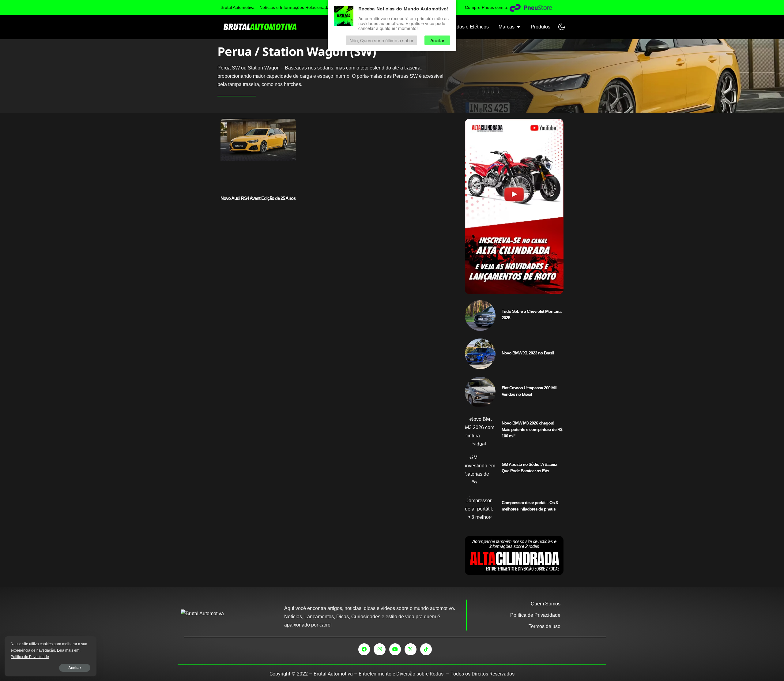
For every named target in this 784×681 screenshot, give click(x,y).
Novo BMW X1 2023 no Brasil (528, 352)
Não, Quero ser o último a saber (381, 40)
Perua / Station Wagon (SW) (296, 51)
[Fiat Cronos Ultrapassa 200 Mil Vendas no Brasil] (480, 392)
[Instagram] (379, 649)
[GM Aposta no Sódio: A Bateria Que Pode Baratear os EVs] (480, 468)
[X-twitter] (410, 649)
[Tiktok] (426, 649)
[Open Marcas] (518, 27)
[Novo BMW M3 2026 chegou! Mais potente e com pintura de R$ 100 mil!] (480, 430)
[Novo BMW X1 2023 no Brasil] (480, 354)
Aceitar (74, 668)
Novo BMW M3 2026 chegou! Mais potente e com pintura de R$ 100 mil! (532, 429)
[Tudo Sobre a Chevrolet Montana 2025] (480, 315)
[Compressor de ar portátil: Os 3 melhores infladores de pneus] (480, 507)
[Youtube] (395, 649)
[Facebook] (364, 649)
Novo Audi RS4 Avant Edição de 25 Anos (258, 198)
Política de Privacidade (30, 657)
